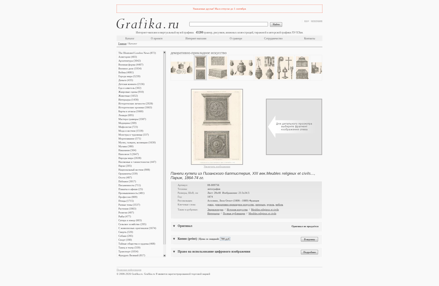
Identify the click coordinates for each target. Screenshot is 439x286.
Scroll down (164, 256)
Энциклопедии (215, 209)
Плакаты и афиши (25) (130, 189)
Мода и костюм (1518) (130, 130)
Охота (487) (125, 177)
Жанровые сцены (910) (131, 91)
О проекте (157, 38)
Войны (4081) (126, 72)
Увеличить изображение (217, 166)
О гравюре (236, 38)
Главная (122, 43)
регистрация (316, 20)
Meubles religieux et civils (265, 209)
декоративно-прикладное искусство (234, 204)
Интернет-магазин (195, 38)
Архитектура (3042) (129, 60)
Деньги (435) (125, 80)
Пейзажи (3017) (127, 181)
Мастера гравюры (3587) (132, 119)
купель (270, 204)
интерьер (260, 204)
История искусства (237, 209)
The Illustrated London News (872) (137, 53)
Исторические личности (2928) (135, 103)
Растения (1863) (127, 208)
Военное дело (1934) (130, 68)
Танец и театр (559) (129, 247)
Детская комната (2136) (131, 84)
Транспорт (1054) (128, 251)
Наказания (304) (127, 150)
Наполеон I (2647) (128, 154)
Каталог (129, 38)
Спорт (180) (125, 239)
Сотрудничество (273, 38)
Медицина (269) (127, 123)
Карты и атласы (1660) (130, 111)
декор (210, 204)
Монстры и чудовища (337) (133, 134)
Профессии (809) (127, 197)
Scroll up (164, 52)
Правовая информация (129, 269)
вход (306, 20)
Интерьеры (213, 213)
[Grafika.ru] (147, 24)
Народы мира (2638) (129, 158)
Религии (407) (126, 212)
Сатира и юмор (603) (130, 220)
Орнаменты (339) (128, 173)
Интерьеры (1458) (128, 99)
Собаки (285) (125, 235)
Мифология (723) (128, 126)
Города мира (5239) (129, 76)
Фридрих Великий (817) (131, 255)
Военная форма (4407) (130, 64)
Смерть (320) (125, 232)
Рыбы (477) (124, 216)
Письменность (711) (129, 185)
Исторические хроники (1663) (135, 107)
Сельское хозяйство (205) (132, 224)
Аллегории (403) (127, 56)
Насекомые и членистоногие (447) (137, 162)
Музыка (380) (126, 146)
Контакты (309, 38)
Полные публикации (234, 213)
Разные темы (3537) (129, 204)
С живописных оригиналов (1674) (137, 228)
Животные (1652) (128, 95)
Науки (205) (125, 165)
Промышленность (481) (131, 193)
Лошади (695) (126, 115)
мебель (279, 204)
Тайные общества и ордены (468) (136, 243)
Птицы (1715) (126, 200)
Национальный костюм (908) (134, 169)
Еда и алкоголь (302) (129, 88)
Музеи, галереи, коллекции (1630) (137, 142)
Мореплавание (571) (129, 138)
